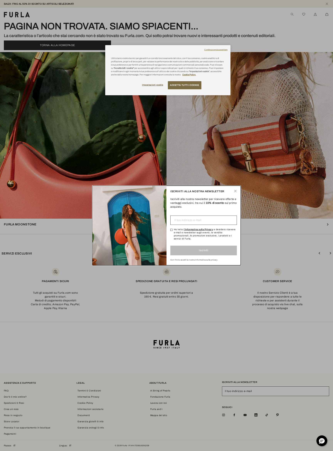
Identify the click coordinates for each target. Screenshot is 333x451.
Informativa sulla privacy (206, 260)
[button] (321, 440)
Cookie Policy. (189, 74)
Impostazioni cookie (152, 85)
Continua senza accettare (216, 50)
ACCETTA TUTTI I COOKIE (184, 85)
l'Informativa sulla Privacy (198, 229)
